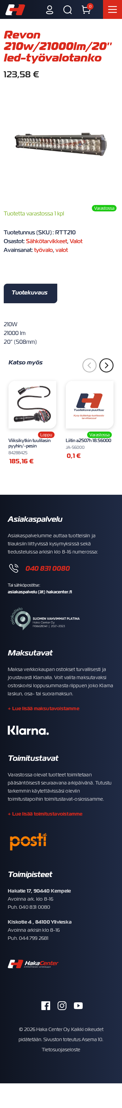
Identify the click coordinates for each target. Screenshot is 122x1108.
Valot (76, 241)
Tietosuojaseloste (61, 1049)
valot (62, 250)
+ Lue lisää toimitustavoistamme (45, 814)
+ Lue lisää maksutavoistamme (43, 708)
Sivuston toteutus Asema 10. (73, 1039)
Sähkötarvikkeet (46, 241)
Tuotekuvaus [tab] (29, 292)
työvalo (43, 250)
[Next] (106, 365)
